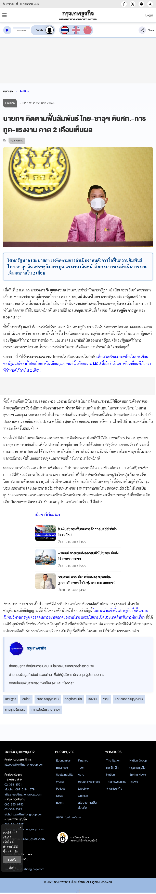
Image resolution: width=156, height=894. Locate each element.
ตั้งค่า (12, 867)
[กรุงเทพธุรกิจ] (78, 15)
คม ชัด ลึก (112, 767)
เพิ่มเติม (13, 851)
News (59, 795)
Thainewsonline (116, 781)
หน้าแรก (8, 91)
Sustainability (64, 774)
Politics (24, 91)
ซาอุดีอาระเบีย (73, 699)
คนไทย (26, 699)
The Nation (113, 760)
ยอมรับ (12, 859)
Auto (81, 774)
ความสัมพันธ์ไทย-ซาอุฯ (45, 709)
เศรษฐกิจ (10, 699)
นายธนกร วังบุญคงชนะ (129, 699)
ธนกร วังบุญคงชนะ (48, 699)
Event (60, 802)
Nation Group (138, 760)
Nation (110, 774)
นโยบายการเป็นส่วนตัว (87, 805)
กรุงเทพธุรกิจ (137, 767)
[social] (124, 4)
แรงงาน (92, 699)
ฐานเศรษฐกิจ (114, 788)
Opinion (83, 795)
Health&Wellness (89, 781)
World (60, 781)
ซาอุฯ (106, 699)
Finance (83, 760)
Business (62, 767)
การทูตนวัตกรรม (15, 709)
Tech (81, 767)
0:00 (19, 30)
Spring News (137, 774)
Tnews (133, 781)
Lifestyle (83, 788)
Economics (63, 760)
